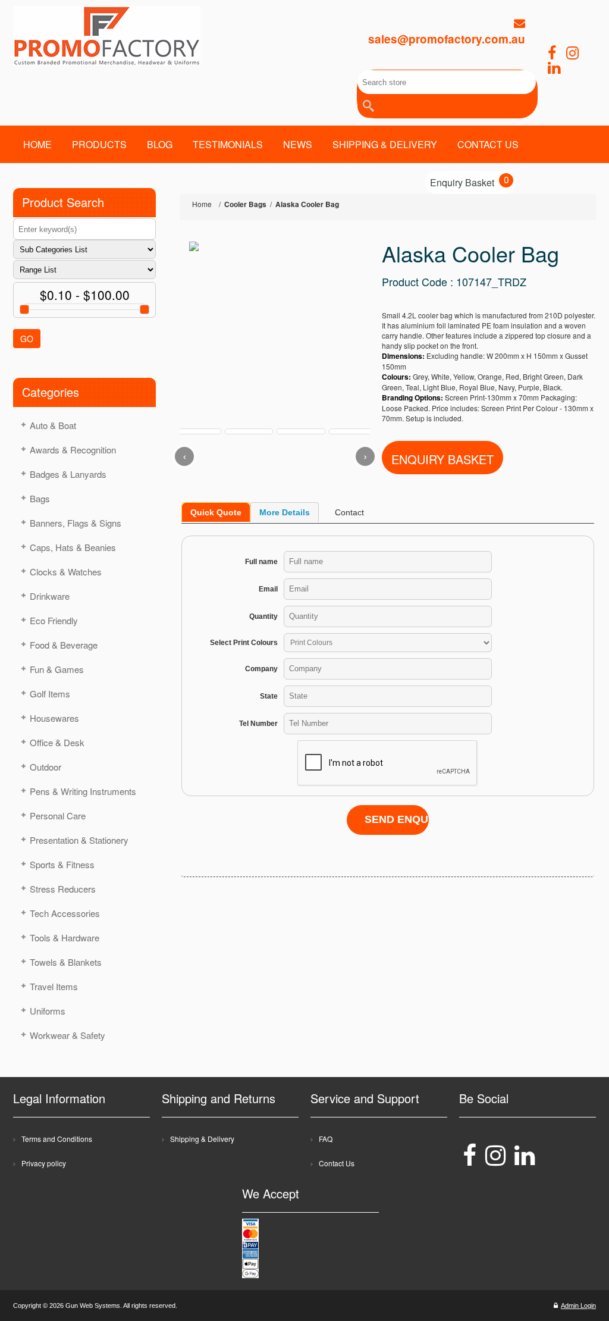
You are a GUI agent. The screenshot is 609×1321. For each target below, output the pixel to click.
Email (268, 589)
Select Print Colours (244, 642)
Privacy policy (43, 1163)
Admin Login (578, 1305)
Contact (349, 512)
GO (26, 339)
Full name (261, 562)
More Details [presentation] (284, 512)
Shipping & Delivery (202, 1139)
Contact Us (336, 1163)
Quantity (263, 616)
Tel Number (258, 723)
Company (261, 669)
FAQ (325, 1139)
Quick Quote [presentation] (215, 512)
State (269, 696)
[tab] (215, 512)
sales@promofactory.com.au (446, 39)
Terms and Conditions (56, 1139)
